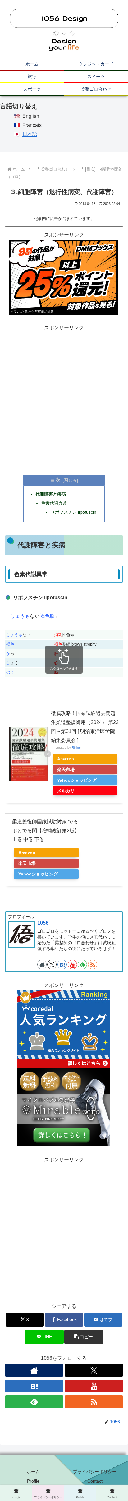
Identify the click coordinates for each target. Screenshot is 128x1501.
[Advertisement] (64, 396)
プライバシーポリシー (95, 1471)
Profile (33, 1481)
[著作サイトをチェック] (42, 964)
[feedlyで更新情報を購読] (82, 964)
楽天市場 (66, 769)
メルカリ (66, 790)
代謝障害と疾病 (50, 493)
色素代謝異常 (54, 503)
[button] (83, 1337)
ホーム (33, 1471)
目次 (55, 480)
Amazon (65, 758)
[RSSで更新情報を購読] (92, 964)
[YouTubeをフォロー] (72, 964)
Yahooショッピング (77, 780)
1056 (42, 922)
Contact (95, 1481)
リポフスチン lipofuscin (73, 512)
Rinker (76, 747)
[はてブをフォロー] (62, 964)
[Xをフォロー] (52, 964)
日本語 (29, 134)
